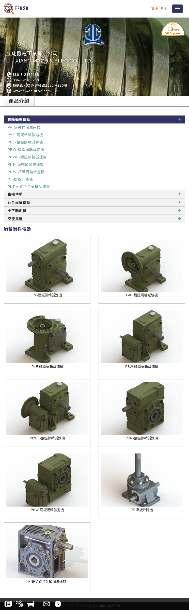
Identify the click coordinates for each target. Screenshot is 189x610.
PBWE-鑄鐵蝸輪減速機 (27, 157)
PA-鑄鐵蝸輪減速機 (24, 127)
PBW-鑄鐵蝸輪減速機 (26, 150)
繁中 (154, 9)
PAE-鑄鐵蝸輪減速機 (25, 135)
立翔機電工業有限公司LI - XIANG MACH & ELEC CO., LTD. (49, 56)
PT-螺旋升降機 (20, 179)
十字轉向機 (17, 211)
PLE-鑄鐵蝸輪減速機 (25, 142)
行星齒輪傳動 (19, 202)
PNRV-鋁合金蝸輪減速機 (29, 187)
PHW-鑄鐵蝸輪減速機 (26, 172)
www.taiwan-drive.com (31, 91)
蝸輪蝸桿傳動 (19, 119)
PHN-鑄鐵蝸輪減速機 (26, 164)
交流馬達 (15, 219)
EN (163, 9)
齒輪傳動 (15, 194)
